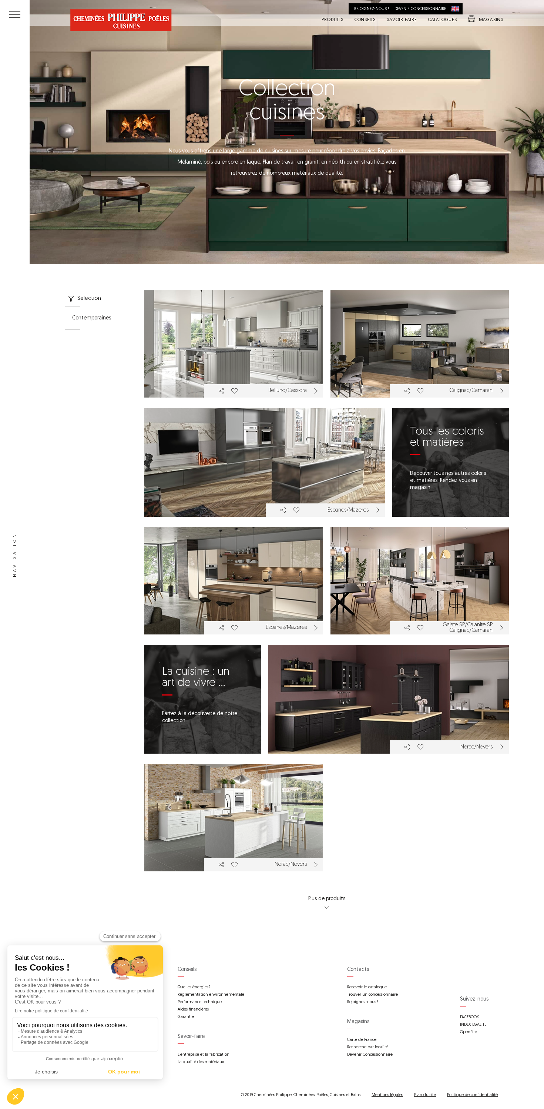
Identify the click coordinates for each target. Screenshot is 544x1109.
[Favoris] (233, 390)
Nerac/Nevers (476, 747)
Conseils (365, 20)
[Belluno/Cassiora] (233, 344)
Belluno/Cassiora (287, 390)
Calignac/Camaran (471, 390)
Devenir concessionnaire (420, 9)
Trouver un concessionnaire (372, 995)
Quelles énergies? (194, 987)
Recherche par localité (367, 1047)
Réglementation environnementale (211, 995)
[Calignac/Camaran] (419, 344)
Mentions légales (387, 1095)
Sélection (89, 298)
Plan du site (425, 1095)
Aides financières (193, 1010)
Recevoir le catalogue (367, 987)
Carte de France (361, 1040)
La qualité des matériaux (201, 1062)
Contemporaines (91, 318)
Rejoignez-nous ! (371, 9)
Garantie (186, 1017)
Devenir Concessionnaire (370, 1055)
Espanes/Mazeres (348, 510)
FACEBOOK (469, 1017)
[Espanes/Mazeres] (264, 462)
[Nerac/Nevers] (388, 699)
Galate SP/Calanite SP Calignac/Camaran (468, 627)
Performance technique (200, 1002)
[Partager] (221, 390)
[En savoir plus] (316, 390)
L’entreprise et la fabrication (203, 1055)
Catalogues (442, 20)
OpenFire (468, 1032)
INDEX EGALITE (473, 1025)
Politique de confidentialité (472, 1095)
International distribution (457, 8)
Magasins (491, 20)
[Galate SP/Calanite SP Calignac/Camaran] (419, 580)
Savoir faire (402, 20)
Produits (332, 20)
